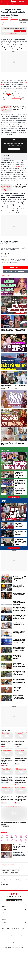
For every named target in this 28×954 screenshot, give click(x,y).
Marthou (9, 94)
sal (1, 22)
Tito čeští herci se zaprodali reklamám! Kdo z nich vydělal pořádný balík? (19, 578)
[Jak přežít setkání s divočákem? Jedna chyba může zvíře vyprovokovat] (6, 666)
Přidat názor (15, 267)
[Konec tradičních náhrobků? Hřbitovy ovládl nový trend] (6, 658)
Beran (2, 837)
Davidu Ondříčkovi (17, 98)
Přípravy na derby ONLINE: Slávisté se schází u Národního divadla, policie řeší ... (20, 474)
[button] (9, 900)
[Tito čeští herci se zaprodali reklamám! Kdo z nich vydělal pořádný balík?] (6, 579)
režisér (19, 879)
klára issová (23, 879)
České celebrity (5, 872)
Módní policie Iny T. (6, 870)
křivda (21, 882)
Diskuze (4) (3, 24)
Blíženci (11, 837)
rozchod (3, 879)
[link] (7, 897)
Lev (21, 837)
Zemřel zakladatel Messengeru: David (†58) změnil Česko (19, 689)
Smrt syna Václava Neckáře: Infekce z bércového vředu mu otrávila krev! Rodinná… (19, 608)
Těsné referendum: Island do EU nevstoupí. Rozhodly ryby (21, 532)
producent (3, 882)
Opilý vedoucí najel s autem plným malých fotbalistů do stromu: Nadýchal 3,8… (19, 673)
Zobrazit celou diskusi (15, 271)
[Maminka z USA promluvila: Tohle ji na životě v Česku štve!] (6, 595)
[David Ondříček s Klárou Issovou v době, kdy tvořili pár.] (14, 19)
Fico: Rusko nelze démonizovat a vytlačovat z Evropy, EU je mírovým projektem (20, 542)
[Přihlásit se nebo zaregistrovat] (26, 1)
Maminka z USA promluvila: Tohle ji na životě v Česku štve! (19, 594)
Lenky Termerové (15, 166)
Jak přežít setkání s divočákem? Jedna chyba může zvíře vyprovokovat (19, 664)
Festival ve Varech (11, 867)
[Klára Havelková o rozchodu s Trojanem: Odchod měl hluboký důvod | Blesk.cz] (6, 618)
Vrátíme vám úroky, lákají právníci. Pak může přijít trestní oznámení (19, 632)
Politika (2, 528)
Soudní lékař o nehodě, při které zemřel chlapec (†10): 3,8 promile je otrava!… (19, 648)
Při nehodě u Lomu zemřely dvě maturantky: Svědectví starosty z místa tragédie (19, 640)
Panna (26, 837)
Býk (7, 837)
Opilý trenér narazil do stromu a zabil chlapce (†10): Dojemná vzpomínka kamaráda (19, 698)
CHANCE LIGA (5, 450)
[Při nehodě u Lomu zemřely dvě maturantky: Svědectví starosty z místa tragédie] (6, 642)
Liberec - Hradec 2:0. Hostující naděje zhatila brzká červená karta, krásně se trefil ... (20, 491)
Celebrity (4, 867)
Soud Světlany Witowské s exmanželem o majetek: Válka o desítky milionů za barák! (19, 682)
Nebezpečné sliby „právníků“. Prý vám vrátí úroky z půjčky (19, 602)
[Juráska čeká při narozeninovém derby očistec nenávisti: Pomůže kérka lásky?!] (14, 461)
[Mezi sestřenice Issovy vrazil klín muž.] (4, 19)
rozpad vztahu (16, 882)
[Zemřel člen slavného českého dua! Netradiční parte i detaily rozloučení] (6, 587)
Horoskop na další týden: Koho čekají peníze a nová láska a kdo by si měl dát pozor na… (19, 847)
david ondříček (9, 882)
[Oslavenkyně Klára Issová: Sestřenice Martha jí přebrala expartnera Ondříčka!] (6, 17)
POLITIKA (3, 501)
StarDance (20, 867)
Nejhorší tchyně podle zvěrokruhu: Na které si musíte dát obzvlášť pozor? (19, 854)
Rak (16, 837)
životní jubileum (4, 884)
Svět (2, 536)
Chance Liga (3, 477)
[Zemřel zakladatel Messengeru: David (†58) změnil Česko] (6, 690)
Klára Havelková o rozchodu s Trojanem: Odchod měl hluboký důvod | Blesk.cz (19, 616)
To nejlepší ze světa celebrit (9, 865)
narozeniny (8, 879)
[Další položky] (26, 4)
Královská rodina (15, 870)
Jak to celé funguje (14, 33)
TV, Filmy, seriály (14, 872)
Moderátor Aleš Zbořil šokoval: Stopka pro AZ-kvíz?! (18, 624)
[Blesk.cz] (14, 1)
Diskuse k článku (9, 241)
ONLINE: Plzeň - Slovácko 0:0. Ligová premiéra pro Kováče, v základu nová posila (20, 483)
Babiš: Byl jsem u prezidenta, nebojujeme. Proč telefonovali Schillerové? (20, 525)
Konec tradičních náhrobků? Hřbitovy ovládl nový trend (19, 656)
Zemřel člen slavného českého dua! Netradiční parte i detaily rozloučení (18, 586)
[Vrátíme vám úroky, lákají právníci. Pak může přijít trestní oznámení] (6, 633)
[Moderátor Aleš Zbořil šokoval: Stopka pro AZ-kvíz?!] (6, 625)
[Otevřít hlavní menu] (1, 1)
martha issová (14, 879)
